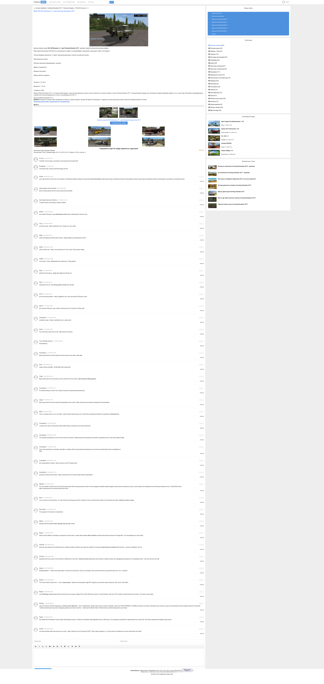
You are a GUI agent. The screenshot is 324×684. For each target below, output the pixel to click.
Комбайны (213, 60)
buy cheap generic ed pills (59, 285)
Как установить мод (69, 2)
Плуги (212, 95)
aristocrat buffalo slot (85, 559)
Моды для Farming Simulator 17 (219, 22)
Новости (214, 34)
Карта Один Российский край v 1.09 (232, 121)
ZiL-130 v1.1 (225, 136)
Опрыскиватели (215, 104)
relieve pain (54, 261)
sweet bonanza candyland (109, 547)
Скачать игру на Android (218, 16)
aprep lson (56, 273)
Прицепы (213, 81)
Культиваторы (214, 92)
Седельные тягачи (216, 75)
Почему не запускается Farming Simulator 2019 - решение (236, 166)
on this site (57, 367)
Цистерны (213, 84)
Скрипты (213, 54)
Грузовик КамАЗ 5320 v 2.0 (152, 134)
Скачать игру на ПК (217, 13)
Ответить (202, 181)
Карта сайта (170, 674)
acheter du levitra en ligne (126, 500)
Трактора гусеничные (217, 69)
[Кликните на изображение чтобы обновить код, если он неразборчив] (187, 670)
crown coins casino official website (85, 535)
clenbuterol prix (114, 414)
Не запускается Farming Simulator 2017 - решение (234, 172)
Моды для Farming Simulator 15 (219, 25)
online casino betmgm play (57, 523)
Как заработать (81, 2)
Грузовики (213, 72)
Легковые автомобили (217, 57)
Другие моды (214, 110)
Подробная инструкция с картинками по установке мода (52, 101)
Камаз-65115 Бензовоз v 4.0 (230, 129)
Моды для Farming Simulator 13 (219, 28)
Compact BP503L (226, 143)
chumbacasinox (44, 570)
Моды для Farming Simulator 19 (219, 19)
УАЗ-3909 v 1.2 (39, 145)
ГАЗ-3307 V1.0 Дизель (42, 134)
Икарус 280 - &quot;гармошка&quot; (102, 134)
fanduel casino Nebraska (70, 606)
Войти (287, 2)
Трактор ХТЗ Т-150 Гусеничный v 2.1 (155, 145)
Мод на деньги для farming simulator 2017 (231, 191)
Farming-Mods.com (134, 670)
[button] (35, 646)
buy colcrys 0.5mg (118, 437)
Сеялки (212, 89)
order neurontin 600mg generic (87, 379)
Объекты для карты (216, 98)
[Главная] (34, 8)
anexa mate (67, 238)
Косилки (213, 101)
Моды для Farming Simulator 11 (219, 31)
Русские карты (215, 48)
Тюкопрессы (214, 87)
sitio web (79, 355)
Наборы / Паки (215, 51)
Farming (40, 2)
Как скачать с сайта (55, 2)
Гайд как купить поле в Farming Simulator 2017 (233, 204)
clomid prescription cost (97, 179)
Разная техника (215, 107)
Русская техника (49, 150)
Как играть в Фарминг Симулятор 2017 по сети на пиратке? (237, 179)
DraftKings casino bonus (49, 594)
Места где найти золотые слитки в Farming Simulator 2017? (237, 198)
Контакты (91, 2)
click (60, 332)
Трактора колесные (216, 66)
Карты (212, 63)
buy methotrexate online (60, 214)
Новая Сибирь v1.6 (227, 150)
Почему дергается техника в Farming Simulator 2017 (234, 185)
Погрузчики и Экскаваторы (219, 78)
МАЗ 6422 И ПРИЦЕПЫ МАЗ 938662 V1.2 (102, 145)
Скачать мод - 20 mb (119, 123)
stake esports (67, 582)
